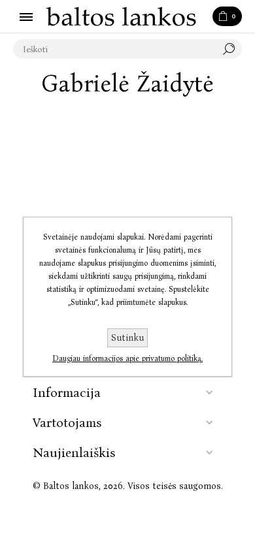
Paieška (232, 49)
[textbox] (114, 49)
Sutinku (127, 337)
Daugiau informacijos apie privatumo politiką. (127, 358)
